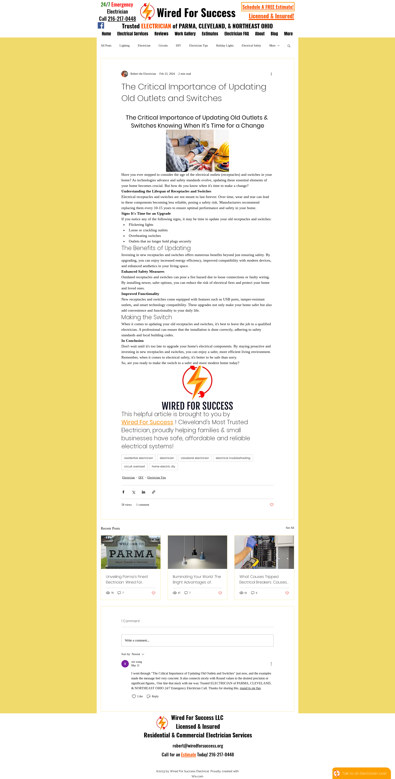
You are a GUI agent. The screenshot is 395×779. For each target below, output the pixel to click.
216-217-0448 (122, 18)
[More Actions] (271, 663)
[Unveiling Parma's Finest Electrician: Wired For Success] (130, 552)
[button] (289, 45)
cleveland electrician (195, 458)
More (272, 45)
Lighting (125, 45)
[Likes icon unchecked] (134, 696)
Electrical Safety (251, 45)
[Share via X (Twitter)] (133, 492)
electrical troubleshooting (233, 458)
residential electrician (138, 458)
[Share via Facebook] (123, 492)
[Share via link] (154, 492)
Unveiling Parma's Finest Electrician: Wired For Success (127, 579)
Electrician (144, 45)
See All (290, 527)
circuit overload (134, 466)
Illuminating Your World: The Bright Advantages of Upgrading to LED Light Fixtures (197, 579)
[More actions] (271, 73)
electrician (167, 458)
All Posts (106, 45)
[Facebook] (101, 25)
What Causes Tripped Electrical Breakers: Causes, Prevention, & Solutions (263, 579)
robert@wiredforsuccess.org (198, 745)
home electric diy (163, 466)
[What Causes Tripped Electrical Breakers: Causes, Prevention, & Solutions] (264, 552)
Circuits (163, 45)
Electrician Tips (198, 45)
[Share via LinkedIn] (143, 492)
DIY (178, 45)
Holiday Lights (225, 45)
